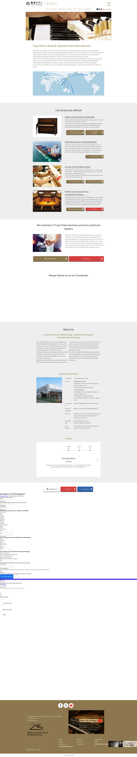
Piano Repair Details (75, 181)
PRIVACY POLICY (30, 749)
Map (85, 385)
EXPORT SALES (62, 9)
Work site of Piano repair (94, 181)
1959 (89, 447)
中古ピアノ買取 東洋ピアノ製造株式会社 (42, 3)
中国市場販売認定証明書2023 (66, 746)
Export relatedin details (94, 132)
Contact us (94, 209)
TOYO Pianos (54, 9)
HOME (47, 9)
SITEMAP (38, 749)
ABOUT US (80, 9)
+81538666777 (53, 489)
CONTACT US (80, 744)
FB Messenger (85, 489)
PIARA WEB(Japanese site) (75, 209)
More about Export (94, 156)
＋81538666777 (52, 259)
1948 (68, 447)
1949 (79, 447)
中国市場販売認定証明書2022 (102, 744)
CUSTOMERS (88, 9)
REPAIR (70, 9)
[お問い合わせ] (108, 4)
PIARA (74, 9)
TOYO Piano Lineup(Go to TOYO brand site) (75, 132)
